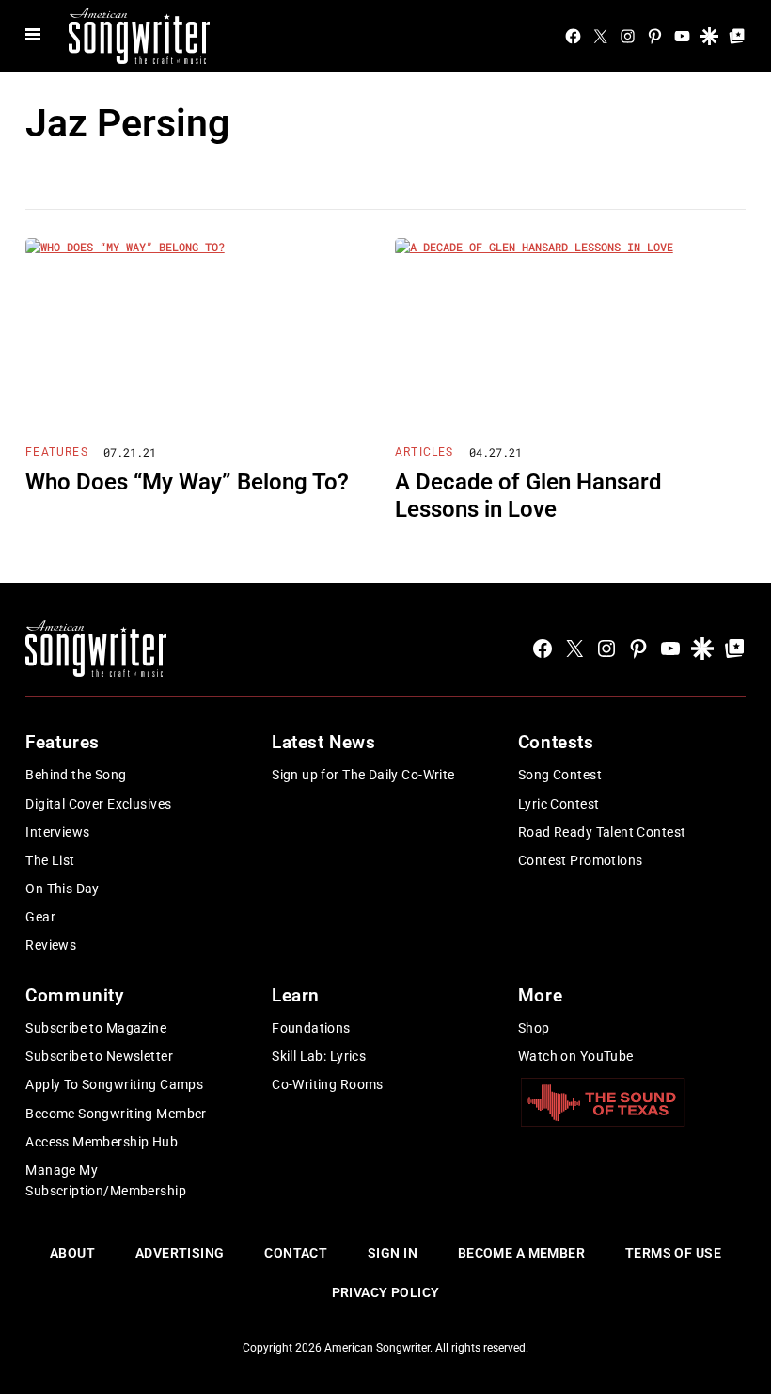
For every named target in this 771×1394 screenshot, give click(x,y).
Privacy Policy (386, 1292)
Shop (534, 1027)
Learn (296, 995)
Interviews (57, 832)
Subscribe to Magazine (95, 1027)
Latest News (323, 742)
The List (49, 860)
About (72, 1252)
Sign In (392, 1252)
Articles (424, 451)
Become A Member (521, 1252)
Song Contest (560, 774)
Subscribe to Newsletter (99, 1056)
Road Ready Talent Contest (602, 832)
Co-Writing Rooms (328, 1084)
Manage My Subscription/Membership (105, 1180)
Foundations (311, 1027)
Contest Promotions (580, 860)
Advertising (180, 1252)
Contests (556, 742)
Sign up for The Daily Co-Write (363, 774)
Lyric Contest (558, 803)
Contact (295, 1252)
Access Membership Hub (101, 1141)
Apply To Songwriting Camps (114, 1084)
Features (56, 451)
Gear (40, 916)
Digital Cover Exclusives (98, 803)
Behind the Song (75, 774)
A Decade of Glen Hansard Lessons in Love (528, 495)
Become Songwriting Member (116, 1113)
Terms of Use (673, 1252)
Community (74, 995)
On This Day (62, 888)
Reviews (50, 945)
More (540, 995)
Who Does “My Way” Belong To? (187, 482)
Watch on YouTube (576, 1056)
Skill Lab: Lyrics (319, 1056)
